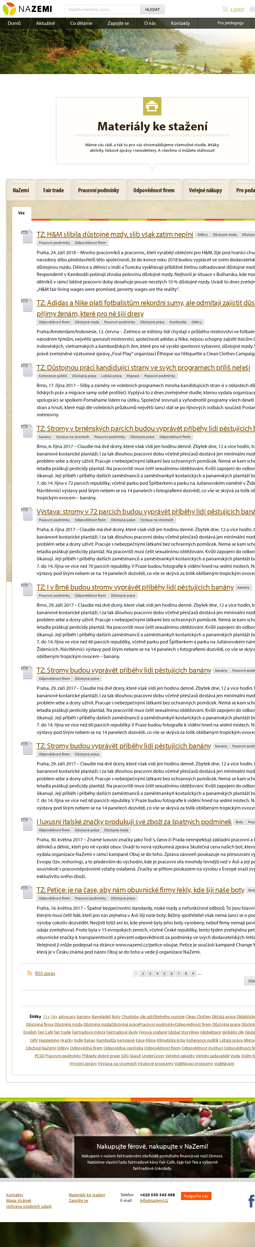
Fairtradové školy (122, 1032)
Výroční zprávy (83, 1063)
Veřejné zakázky (180, 1055)
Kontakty (180, 23)
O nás (150, 23)
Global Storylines (183, 1032)
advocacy (67, 1016)
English (30, 1032)
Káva (140, 1040)
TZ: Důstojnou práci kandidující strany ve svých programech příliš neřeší (143, 367)
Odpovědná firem (86, 1048)
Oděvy (202, 234)
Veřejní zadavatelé (213, 1055)
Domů (14, 23)
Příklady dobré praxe (101, 1055)
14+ (54, 1016)
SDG (125, 1055)
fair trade (62, 1032)
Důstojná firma (39, 1024)
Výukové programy (156, 1063)
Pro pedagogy (231, 23)
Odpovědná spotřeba (123, 1048)
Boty (239, 822)
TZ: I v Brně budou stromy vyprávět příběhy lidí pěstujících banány (135, 586)
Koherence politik (53, 375)
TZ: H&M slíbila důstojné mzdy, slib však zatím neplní (115, 234)
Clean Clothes (198, 1016)
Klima (151, 1040)
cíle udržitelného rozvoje (162, 1016)
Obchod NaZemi (41, 1048)
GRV (34, 1040)
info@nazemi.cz (154, 1200)
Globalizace (210, 1032)
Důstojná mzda (225, 234)
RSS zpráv (45, 973)
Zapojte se (118, 23)
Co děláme (81, 23)
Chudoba (130, 1016)
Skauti (135, 1055)
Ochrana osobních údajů (29, 1206)
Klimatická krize (171, 1040)
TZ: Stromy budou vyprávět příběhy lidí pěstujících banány (124, 670)
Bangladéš (101, 1016)
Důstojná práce (152, 322)
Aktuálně (45, 23)
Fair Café (45, 1032)
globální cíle (233, 1032)
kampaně (126, 1040)
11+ (46, 1016)
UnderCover (153, 1055)
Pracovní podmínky (54, 242)
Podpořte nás (196, 1196)
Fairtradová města (88, 1032)
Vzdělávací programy (193, 1063)
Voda (235, 1055)
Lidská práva (111, 375)
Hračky (66, 1040)
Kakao (89, 1040)
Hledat (152, 9)
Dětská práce (224, 1016)
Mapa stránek (18, 1200)
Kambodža (178, 322)
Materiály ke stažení (87, 1195)
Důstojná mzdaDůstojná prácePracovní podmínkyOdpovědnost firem (147, 1024)
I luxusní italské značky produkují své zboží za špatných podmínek (134, 821)
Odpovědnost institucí (202, 1048)
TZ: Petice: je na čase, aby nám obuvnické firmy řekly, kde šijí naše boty (140, 889)
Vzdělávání (224, 1063)
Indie (78, 1040)
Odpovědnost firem (90, 242)
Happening (49, 1040)
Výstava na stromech (72, 436)
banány (45, 436)
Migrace (133, 375)
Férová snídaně (153, 1032)
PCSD (39, 1055)
